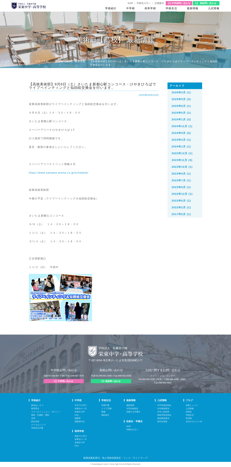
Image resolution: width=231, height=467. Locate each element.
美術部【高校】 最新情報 (70, 61)
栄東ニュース (192, 405)
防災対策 (35, 421)
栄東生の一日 (81, 408)
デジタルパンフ (38, 425)
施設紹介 (105, 415)
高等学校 (150, 8)
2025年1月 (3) (181, 119)
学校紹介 (111, 8)
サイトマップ (140, 458)
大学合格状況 (132, 408)
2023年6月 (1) (181, 187)
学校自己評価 (37, 428)
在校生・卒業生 (134, 421)
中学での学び (81, 405)
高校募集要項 (163, 418)
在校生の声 (80, 412)
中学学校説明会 (164, 405)
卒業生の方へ (144, 3)
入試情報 (213, 8)
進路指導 (130, 405)
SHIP (130, 3)
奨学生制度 (162, 421)
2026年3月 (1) (181, 92)
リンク (127, 458)
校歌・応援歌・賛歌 (40, 415)
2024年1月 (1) (181, 146)
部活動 (189, 418)
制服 (103, 412)
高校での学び (81, 436)
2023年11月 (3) (182, 160)
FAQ (77, 415)
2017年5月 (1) (181, 214)
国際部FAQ (80, 421)
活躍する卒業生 (133, 412)
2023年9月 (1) (181, 173)
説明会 (189, 412)
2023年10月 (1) (182, 166)
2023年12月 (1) (182, 153)
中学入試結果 (163, 412)
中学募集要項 (163, 408)
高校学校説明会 (164, 415)
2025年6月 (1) (181, 106)
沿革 (33, 418)
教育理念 (35, 408)
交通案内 (159, 3)
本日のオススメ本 (194, 421)
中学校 (130, 8)
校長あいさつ (37, 405)
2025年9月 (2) (181, 99)
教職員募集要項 (91, 458)
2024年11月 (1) (182, 126)
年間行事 (105, 405)
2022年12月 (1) (182, 193)
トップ (5, 61)
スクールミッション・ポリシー (45, 412)
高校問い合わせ (208, 3)
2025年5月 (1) (181, 112)
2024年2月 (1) (181, 139)
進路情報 (192, 8)
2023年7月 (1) (181, 180)
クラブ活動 (42, 61)
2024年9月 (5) (181, 133)
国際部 (78, 418)
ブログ (189, 400)
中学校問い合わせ (181, 3)
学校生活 (171, 8)
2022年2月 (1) (181, 207)
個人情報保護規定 (111, 458)
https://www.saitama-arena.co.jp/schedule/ (58, 172)
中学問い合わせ (65, 381)
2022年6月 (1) (181, 200)
